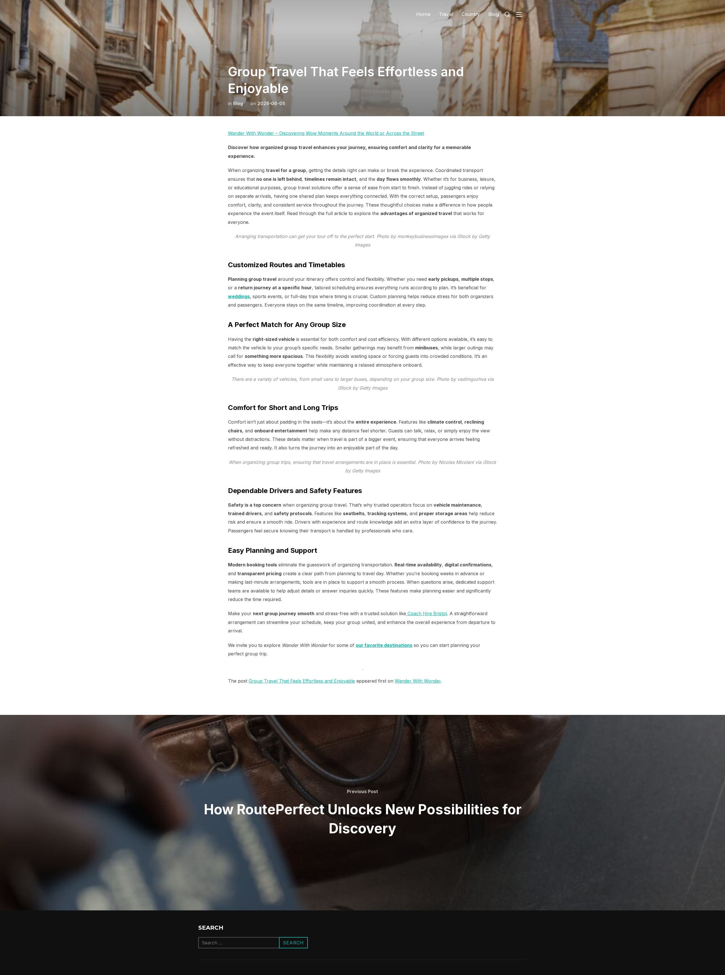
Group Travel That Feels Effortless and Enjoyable (302, 681)
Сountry (470, 14)
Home (423, 14)
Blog (493, 14)
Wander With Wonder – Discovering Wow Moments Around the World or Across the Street (326, 133)
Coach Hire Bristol (426, 613)
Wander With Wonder (418, 681)
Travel (446, 14)
